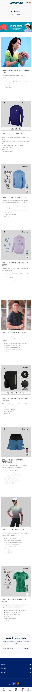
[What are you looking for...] (27, 3)
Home (12, 14)
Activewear (18, 14)
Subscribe (26, 648)
